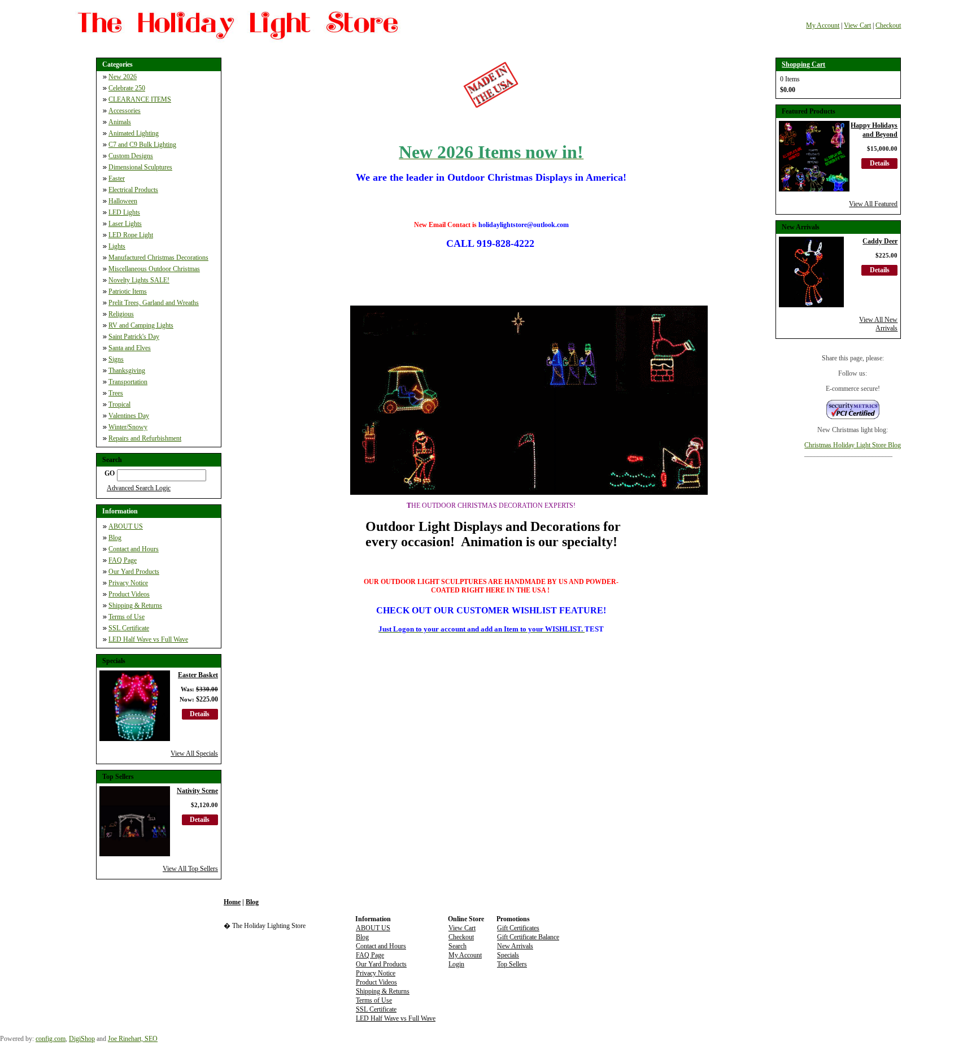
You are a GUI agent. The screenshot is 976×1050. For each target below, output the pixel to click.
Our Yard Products (133, 572)
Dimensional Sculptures (140, 167)
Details (200, 714)
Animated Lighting (133, 133)
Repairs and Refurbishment (144, 438)
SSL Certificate (128, 628)
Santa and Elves (129, 348)
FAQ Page (122, 560)
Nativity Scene (197, 791)
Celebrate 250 (126, 88)
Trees (115, 393)
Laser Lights (125, 224)
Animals (119, 122)
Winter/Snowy (127, 427)
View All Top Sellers (190, 869)
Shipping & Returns (135, 605)
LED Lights (124, 212)
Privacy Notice (128, 583)
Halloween (122, 201)
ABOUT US (125, 526)
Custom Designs (130, 156)
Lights (116, 246)
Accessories (124, 111)
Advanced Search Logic (139, 488)
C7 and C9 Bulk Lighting (142, 145)
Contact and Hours (133, 549)
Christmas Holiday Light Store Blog (852, 445)
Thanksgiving (126, 370)
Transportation (127, 382)
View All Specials (194, 753)
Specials (508, 955)
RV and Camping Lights (140, 325)
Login (456, 964)
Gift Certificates (518, 928)
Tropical (119, 404)
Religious (121, 314)
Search (457, 946)
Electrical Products (133, 190)
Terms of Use (126, 617)
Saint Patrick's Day (133, 337)
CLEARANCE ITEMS (139, 99)
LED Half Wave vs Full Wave (148, 639)
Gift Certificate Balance (528, 937)
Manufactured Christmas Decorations (158, 258)
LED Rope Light (130, 235)
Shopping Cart (803, 64)
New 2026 (122, 77)
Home (232, 902)
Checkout (888, 25)
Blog (114, 538)
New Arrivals (515, 946)
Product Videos (129, 594)
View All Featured (873, 204)
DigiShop (82, 1039)
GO (109, 473)
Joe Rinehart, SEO (133, 1039)
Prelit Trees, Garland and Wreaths (153, 303)
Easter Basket (198, 675)
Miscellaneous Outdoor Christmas (154, 269)
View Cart (857, 25)
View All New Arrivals (878, 324)
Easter (116, 178)
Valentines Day (128, 416)
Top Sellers (512, 964)
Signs (116, 359)
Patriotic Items (127, 291)
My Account (822, 25)
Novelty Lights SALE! (138, 280)
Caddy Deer (879, 241)
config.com (51, 1039)
